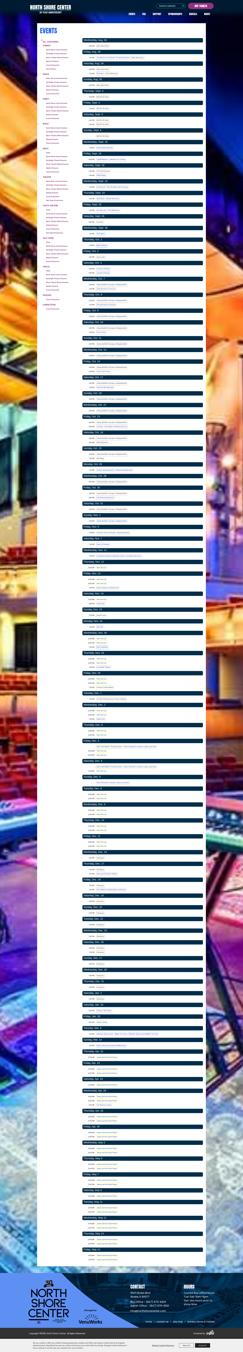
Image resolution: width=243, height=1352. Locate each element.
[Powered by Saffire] (210, 1333)
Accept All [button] (202, 1345)
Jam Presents (51, 69)
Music (46, 149)
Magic (46, 124)
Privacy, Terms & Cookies (201, 1322)
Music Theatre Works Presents (57, 86)
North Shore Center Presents (56, 50)
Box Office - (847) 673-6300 (148, 1302)
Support (157, 14)
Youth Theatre (50, 206)
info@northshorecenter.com (148, 1311)
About (207, 14)
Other (48, 153)
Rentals (193, 14)
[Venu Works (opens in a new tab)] (90, 1317)
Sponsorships (175, 14)
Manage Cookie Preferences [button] (163, 1345)
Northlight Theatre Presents (56, 53)
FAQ (144, 14)
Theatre (47, 177)
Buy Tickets (201, 5)
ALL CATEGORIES (51, 42)
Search (183, 6)
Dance (46, 74)
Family (46, 99)
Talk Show (48, 238)
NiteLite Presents (52, 61)
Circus (46, 267)
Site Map (178, 1322)
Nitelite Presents (52, 114)
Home (148, 1322)
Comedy (47, 46)
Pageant (47, 295)
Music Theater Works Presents (57, 57)
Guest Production (52, 65)
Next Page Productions (54, 200)
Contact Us (162, 1322)
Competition (49, 305)
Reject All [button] (186, 1345)
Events (132, 14)
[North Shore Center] (50, 9)
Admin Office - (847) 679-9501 (149, 1306)
